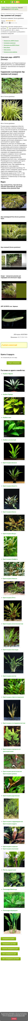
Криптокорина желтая (9, 676)
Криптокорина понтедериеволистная (14, 723)
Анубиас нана (7, 417)
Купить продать (7, 49)
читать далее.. (15, 9)
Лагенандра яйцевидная (10, 910)
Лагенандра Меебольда (10, 889)
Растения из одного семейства (10, 52)
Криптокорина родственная (11, 796)
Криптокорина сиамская (10, 846)
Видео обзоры (7, 47)
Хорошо (14, 1018)
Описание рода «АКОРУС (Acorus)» (11, 40)
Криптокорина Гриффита (10, 559)
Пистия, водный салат (9, 870)
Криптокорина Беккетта (10, 486)
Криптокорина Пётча (9, 597)
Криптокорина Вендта (9, 533)
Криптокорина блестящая (10, 650)
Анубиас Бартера (8, 394)
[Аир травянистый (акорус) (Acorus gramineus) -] (12, 77)
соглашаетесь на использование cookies (16, 1015)
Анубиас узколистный (9, 440)
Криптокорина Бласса (9, 512)
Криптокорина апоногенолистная (13, 624)
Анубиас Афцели (8, 374)
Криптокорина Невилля (10, 578)
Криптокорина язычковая (10, 849)
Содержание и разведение (9, 43)
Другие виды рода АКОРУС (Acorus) (11, 45)
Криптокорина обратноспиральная (13, 697)
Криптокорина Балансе (10, 463)
